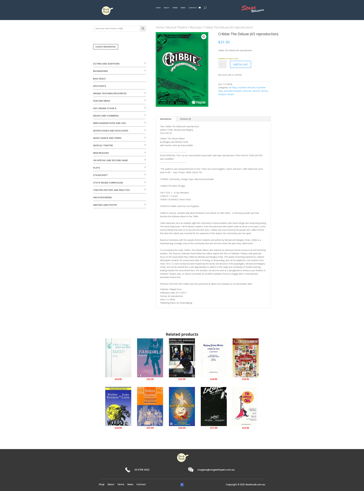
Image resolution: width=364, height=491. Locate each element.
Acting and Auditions (106, 63)
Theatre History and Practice (111, 190)
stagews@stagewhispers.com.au (216, 469)
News (183, 8)
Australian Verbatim (233, 91)
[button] (203, 36)
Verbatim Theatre (226, 94)
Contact (193, 8)
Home (160, 27)
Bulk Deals (99, 78)
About (166, 8)
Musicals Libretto (260, 91)
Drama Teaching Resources (110, 93)
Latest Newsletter (106, 46)
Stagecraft (100, 175)
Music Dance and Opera (107, 138)
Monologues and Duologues (110, 130)
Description (165, 119)
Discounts (99, 86)
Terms (175, 8)
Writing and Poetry (105, 205)
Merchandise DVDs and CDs (109, 123)
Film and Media (101, 100)
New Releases (101, 152)
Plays (96, 167)
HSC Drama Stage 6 (104, 108)
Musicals (195, 27)
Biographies (100, 71)
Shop (158, 8)
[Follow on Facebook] (182, 485)
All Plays (233, 87)
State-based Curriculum (108, 182)
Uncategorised (102, 197)
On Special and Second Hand (110, 160)
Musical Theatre (103, 145)
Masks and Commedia (106, 115)
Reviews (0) (185, 119)
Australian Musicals (246, 87)
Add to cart (240, 64)
